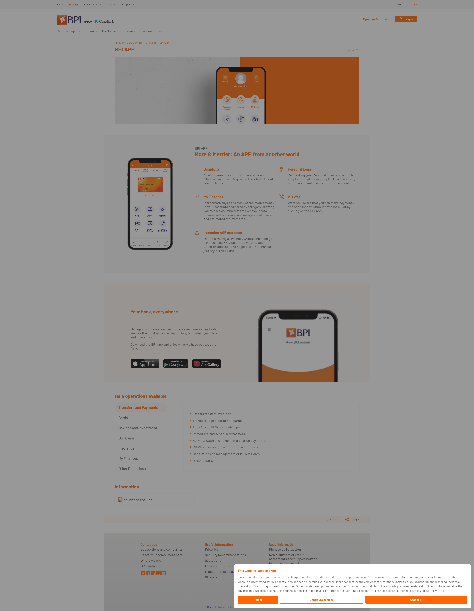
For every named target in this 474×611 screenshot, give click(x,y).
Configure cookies (322, 599)
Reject (258, 599)
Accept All (416, 599)
